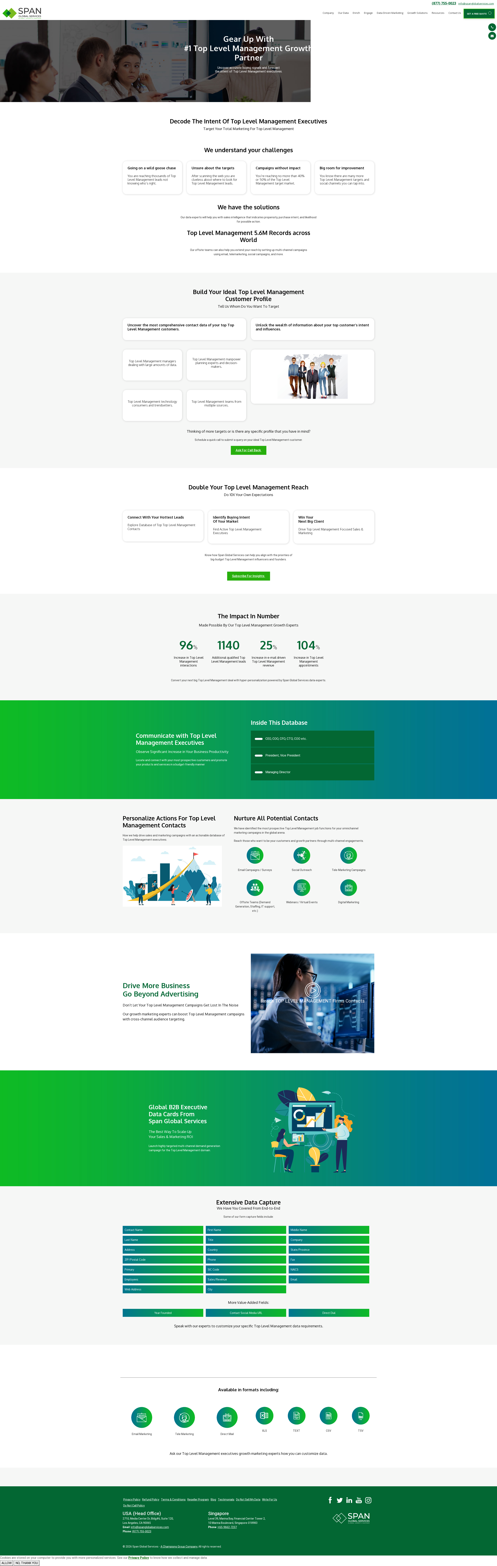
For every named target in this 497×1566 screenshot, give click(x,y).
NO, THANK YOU (27, 1563)
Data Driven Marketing (390, 13)
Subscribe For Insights (248, 576)
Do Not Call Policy (134, 1505)
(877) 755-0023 (444, 3)
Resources (438, 13)
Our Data (343, 13)
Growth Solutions (417, 13)
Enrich (356, 13)
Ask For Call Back (249, 450)
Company (328, 13)
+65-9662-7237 (227, 1527)
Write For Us (269, 1499)
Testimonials (226, 1499)
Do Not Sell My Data (248, 1499)
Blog (213, 1499)
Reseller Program (198, 1499)
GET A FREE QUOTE (477, 14)
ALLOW (7, 1563)
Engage (368, 13)
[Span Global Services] (21, 13)
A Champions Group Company (179, 1546)
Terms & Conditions (173, 1499)
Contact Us (454, 13)
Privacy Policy (131, 1499)
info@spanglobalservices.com (476, 3)
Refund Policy (150, 1499)
